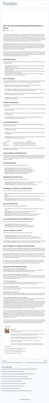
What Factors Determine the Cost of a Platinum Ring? (36, 362)
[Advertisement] (24, 16)
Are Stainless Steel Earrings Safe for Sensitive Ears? (13, 353)
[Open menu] (46, 3)
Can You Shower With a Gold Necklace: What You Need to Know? (15, 376)
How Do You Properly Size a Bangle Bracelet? (11, 388)
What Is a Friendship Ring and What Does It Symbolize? (13, 371)
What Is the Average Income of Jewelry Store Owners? (13, 386)
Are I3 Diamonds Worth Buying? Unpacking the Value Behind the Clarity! (16, 390)
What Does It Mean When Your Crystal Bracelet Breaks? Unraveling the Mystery (18, 373)
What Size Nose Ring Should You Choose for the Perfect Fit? (14, 383)
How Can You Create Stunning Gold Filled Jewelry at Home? (15, 351)
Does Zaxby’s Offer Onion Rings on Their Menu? (11, 381)
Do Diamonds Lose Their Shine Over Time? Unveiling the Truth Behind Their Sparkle (19, 369)
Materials (12, 30)
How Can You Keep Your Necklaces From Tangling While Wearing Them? (17, 378)
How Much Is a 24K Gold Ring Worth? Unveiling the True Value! (15, 348)
